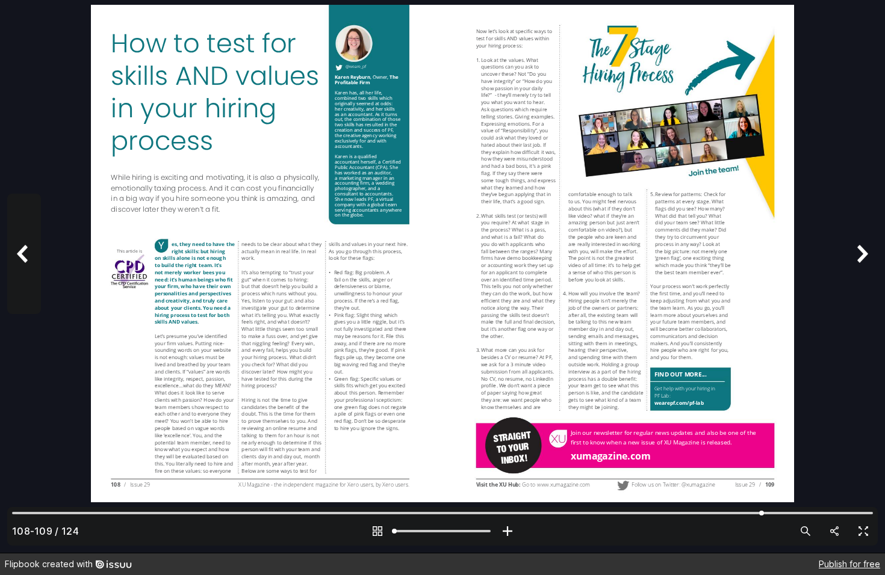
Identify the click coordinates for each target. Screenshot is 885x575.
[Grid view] (377, 531)
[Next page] (861, 276)
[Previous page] (24, 276)
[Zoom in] (507, 531)
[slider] (442, 531)
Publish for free (849, 564)
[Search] (805, 531)
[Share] (834, 531)
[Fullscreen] (863, 531)
